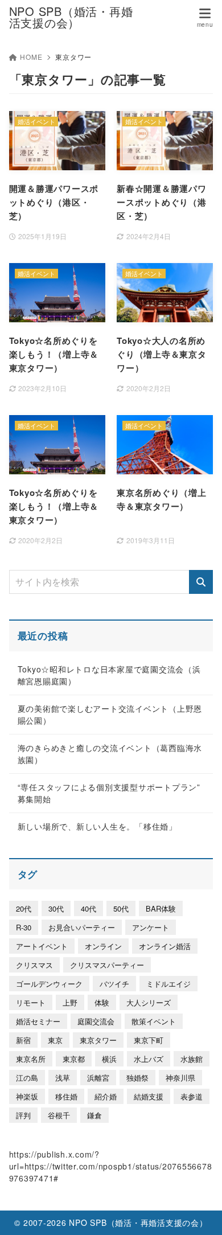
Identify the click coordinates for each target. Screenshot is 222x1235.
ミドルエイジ (168, 983)
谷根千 (59, 1115)
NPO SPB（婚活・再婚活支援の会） (71, 17)
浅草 (62, 1077)
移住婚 (66, 1096)
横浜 (109, 1058)
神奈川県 (180, 1077)
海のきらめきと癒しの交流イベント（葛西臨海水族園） (110, 753)
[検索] (201, 582)
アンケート (150, 927)
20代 (23, 908)
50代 (121, 908)
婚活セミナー (38, 1021)
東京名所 (31, 1058)
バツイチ (114, 983)
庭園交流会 (95, 1021)
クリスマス (34, 964)
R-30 (23, 927)
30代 (56, 908)
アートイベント (42, 946)
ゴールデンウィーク (49, 983)
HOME (31, 56)
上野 (70, 1002)
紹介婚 (105, 1096)
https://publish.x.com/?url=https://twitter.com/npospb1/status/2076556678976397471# (110, 1166)
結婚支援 (148, 1096)
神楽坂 (27, 1096)
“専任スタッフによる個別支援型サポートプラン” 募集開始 (109, 793)
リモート (31, 1002)
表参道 (191, 1096)
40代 (88, 908)
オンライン (103, 946)
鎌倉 (94, 1115)
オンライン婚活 (165, 946)
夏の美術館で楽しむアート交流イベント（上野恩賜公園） (110, 714)
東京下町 (148, 1040)
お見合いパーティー (81, 927)
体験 (101, 1002)
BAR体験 (161, 908)
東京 (55, 1040)
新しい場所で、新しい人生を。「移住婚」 (97, 826)
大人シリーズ (148, 1002)
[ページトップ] (199, 1212)
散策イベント (153, 1021)
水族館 (191, 1058)
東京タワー (98, 1040)
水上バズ (148, 1058)
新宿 (23, 1040)
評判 (23, 1115)
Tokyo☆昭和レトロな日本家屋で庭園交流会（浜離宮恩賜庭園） (109, 675)
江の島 (27, 1077)
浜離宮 (98, 1077)
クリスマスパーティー (107, 964)
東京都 (74, 1058)
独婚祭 (137, 1077)
